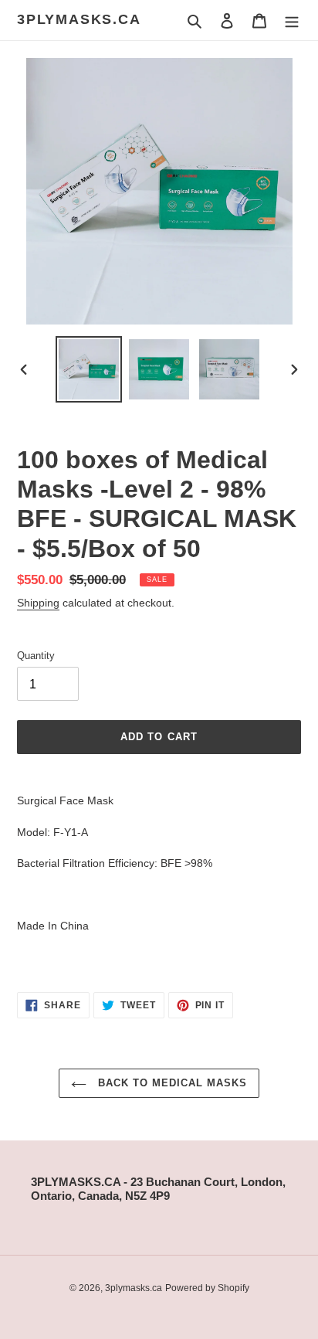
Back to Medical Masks (171, 1083)
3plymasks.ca (79, 19)
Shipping (38, 602)
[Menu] (292, 20)
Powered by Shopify (207, 1288)
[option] (89, 369)
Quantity (36, 655)
